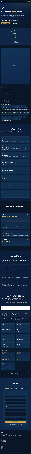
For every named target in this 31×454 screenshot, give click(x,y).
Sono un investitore (8, 388)
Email (5, 398)
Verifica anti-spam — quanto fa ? (10, 417)
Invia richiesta (15, 421)
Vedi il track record (14, 23)
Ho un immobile (15, 388)
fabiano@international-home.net (18, 424)
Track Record (21, 1)
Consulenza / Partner (22, 388)
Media (25, 1)
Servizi (18, 1)
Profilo (15, 1)
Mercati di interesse (7, 408)
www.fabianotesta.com (4, 441)
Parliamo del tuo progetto (5, 23)
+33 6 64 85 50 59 (3, 440)
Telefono (6, 401)
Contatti (28, 1)
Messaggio (6, 411)
